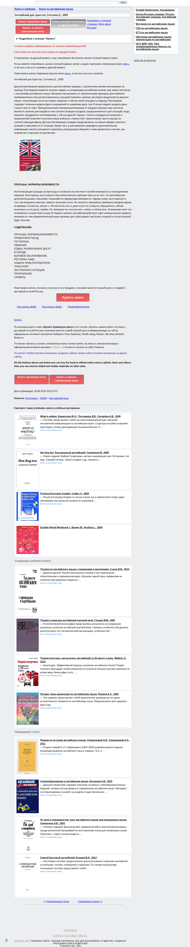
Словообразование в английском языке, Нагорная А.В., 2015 (76, 781)
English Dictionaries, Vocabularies (155, 10)
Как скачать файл (26, 307)
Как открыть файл (52, 307)
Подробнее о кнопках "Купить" (37, 38)
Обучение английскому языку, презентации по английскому (154, 38)
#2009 (43, 398)
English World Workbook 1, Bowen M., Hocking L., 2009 (71, 527)
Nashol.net (22, 941)
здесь (126, 64)
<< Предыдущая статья (56, 901)
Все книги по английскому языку (155, 24)
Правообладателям (78, 307)
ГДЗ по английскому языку (152, 28)
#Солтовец (31, 398)
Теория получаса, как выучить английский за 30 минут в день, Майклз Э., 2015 (83, 660)
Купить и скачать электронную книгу (32, 30)
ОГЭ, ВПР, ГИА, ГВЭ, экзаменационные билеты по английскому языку (153, 46)
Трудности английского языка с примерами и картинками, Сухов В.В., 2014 (84, 569)
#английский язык (59, 398)
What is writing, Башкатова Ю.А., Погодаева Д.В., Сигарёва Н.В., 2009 (80, 416)
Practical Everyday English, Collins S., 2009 (64, 493)
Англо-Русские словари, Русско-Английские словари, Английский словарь (156, 17)
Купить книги (73, 297)
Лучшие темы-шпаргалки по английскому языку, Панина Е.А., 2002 (79, 694)
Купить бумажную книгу (33, 21)
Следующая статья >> (90, 901)
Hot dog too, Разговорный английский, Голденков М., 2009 (74, 452)
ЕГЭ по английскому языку (152, 32)
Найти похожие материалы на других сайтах (68, 23)
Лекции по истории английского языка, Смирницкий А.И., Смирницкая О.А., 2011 (85, 742)
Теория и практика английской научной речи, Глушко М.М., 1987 (77, 620)
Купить (18, 320)
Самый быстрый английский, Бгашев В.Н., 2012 (68, 857)
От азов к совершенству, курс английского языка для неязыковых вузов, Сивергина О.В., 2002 (83, 822)
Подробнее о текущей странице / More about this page (99, 24)
